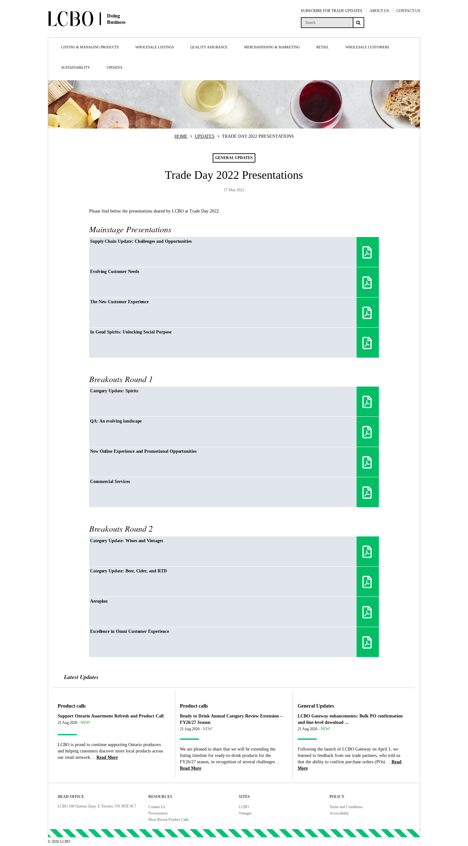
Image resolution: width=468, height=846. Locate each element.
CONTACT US (408, 11)
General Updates (316, 706)
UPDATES (205, 136)
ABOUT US (379, 11)
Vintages (245, 813)
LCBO (244, 807)
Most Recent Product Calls (168, 819)
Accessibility (339, 813)
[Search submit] (358, 22)
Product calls (72, 706)
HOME (181, 136)
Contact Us (156, 807)
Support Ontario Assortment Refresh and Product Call (111, 716)
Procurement (157, 813)
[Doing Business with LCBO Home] (109, 31)
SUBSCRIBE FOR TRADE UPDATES (331, 11)
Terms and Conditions (346, 807)
